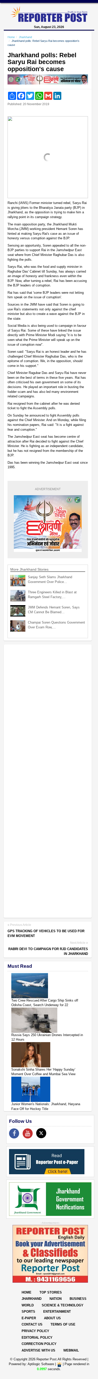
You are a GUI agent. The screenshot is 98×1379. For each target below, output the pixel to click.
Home (11, 37)
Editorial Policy (37, 1337)
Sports (28, 1311)
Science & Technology (62, 1305)
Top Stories (50, 1292)
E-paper (29, 1318)
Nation (56, 1299)
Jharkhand (25, 37)
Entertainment (57, 1311)
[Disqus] (48, 714)
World (28, 1305)
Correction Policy (39, 1344)
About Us (52, 1318)
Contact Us (32, 1324)
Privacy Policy (35, 1331)
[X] (41, 1133)
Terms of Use (63, 1324)
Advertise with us (38, 1350)
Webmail (71, 1350)
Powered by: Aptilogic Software (31, 1364)
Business (78, 1299)
